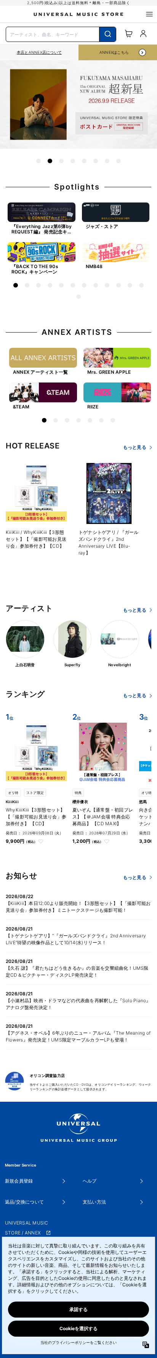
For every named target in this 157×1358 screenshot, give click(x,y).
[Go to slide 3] (61, 161)
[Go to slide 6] (95, 161)
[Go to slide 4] (72, 161)
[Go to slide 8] (118, 161)
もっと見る (134, 447)
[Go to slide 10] (118, 285)
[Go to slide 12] (141, 285)
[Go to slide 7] (107, 161)
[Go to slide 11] (130, 285)
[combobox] (61, 33)
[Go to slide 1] (38, 161)
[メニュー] (149, 14)
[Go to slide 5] (84, 161)
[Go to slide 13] (78, 296)
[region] (39, 52)
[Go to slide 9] (107, 285)
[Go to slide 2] (50, 161)
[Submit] (107, 34)
